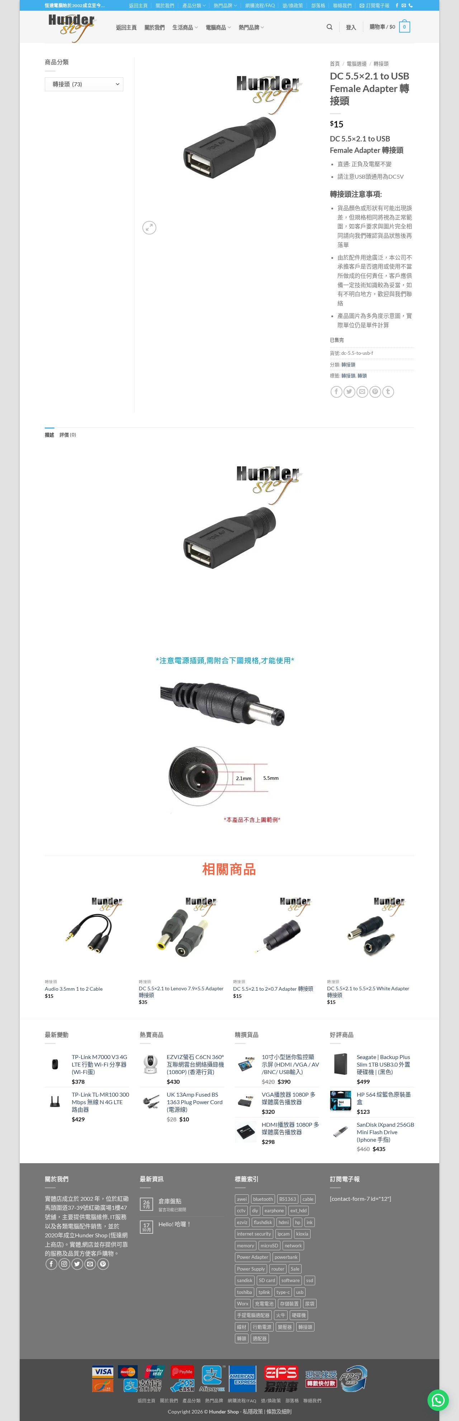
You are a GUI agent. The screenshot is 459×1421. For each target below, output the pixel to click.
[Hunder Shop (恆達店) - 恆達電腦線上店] (73, 27)
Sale (295, 1269)
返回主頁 (138, 5)
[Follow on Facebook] (397, 5)
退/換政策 (293, 5)
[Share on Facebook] (336, 392)
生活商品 (182, 27)
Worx (243, 1303)
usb (299, 1292)
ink (310, 1222)
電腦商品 (216, 27)
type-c (283, 1292)
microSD (269, 1245)
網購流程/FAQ (260, 5)
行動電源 (262, 1327)
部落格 (318, 5)
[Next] (413, 953)
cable (308, 1199)
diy (255, 1210)
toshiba (244, 1292)
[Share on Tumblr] (388, 392)
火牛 (280, 1315)
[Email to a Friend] (362, 392)
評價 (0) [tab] (68, 435)
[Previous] (45, 953)
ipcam (284, 1234)
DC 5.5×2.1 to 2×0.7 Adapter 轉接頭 (273, 989)
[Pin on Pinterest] (375, 392)
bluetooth (263, 1199)
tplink (264, 1292)
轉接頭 (381, 64)
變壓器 (285, 1327)
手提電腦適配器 (253, 1315)
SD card (267, 1280)
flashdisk (263, 1222)
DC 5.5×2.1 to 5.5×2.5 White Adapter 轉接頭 (368, 991)
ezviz (242, 1222)
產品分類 (192, 5)
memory (245, 1245)
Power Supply (251, 1269)
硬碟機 (299, 1315)
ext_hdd (298, 1210)
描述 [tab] (50, 435)
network (293, 1245)
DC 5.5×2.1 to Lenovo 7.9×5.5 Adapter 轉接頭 (181, 991)
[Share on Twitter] (349, 392)
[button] (374, 5)
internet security (254, 1234)
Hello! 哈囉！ (175, 1224)
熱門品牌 (223, 5)
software (290, 1280)
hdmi (284, 1222)
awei (242, 1199)
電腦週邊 (357, 64)
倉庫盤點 (169, 1201)
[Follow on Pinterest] (103, 1264)
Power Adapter (252, 1257)
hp (297, 1222)
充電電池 (264, 1303)
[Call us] (410, 5)
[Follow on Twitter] (77, 1264)
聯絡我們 (342, 5)
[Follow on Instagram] (64, 1264)
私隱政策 (253, 1411)
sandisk (244, 1280)
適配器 (260, 1338)
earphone (274, 1210)
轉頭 (362, 375)
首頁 (335, 64)
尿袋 (309, 1303)
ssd (309, 1280)
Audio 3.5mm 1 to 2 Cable (74, 989)
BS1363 (287, 1199)
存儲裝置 (289, 1303)
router (277, 1269)
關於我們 (165, 5)
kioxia (302, 1234)
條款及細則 (279, 1411)
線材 (241, 1327)
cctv (241, 1210)
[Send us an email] (404, 5)
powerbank (286, 1257)
